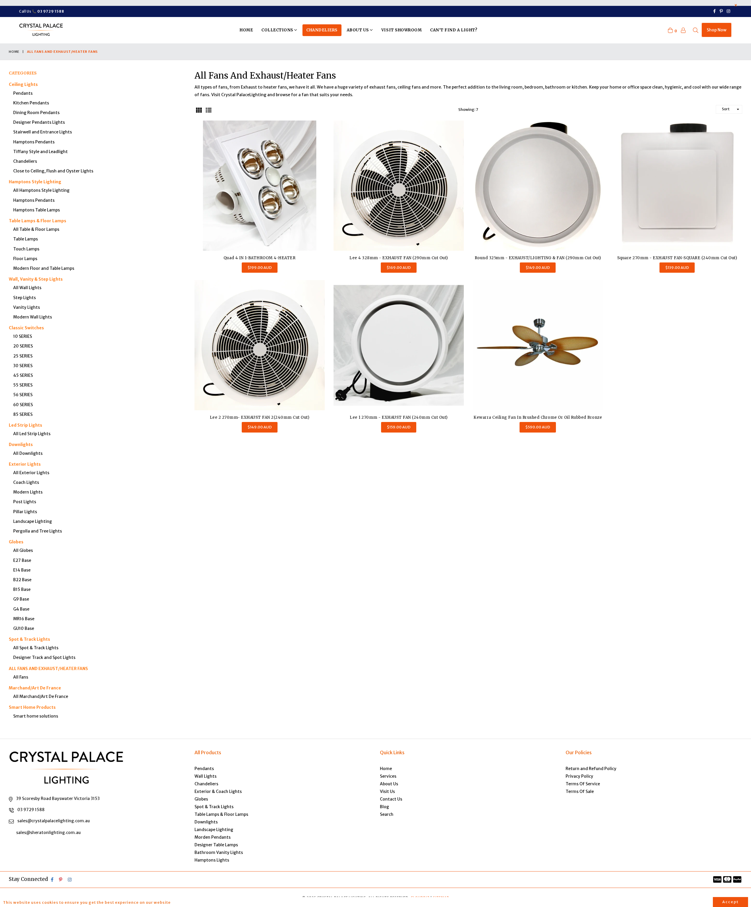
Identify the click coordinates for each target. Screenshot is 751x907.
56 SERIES (23, 394)
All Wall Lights (27, 287)
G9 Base (21, 599)
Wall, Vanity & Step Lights (36, 279)
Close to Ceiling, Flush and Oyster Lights (53, 171)
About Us (358, 30)
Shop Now (716, 30)
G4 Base (21, 609)
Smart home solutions (35, 716)
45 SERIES (23, 375)
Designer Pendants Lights (39, 122)
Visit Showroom (401, 30)
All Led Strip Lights (31, 433)
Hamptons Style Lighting (35, 181)
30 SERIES (23, 365)
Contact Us (391, 799)
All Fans (20, 677)
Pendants (23, 93)
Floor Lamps (25, 258)
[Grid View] (198, 109)
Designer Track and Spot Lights (44, 657)
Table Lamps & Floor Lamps (37, 220)
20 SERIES (23, 346)
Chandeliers (322, 30)
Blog (384, 806)
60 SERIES (23, 404)
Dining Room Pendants (36, 112)
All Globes (23, 550)
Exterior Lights (25, 464)
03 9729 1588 (31, 809)
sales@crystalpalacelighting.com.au (53, 820)
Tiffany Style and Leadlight (40, 151)
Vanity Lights (26, 307)
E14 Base (22, 570)
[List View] (208, 109)
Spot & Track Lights (29, 639)
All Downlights (28, 453)
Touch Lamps (26, 249)
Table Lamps (25, 239)
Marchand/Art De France (35, 688)
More (180, 902)
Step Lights (24, 297)
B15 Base (22, 589)
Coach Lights (26, 482)
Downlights (21, 444)
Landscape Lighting (32, 521)
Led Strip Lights (25, 425)
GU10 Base (23, 628)
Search (386, 814)
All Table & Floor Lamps (36, 229)
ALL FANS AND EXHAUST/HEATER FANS (48, 668)
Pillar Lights (25, 511)
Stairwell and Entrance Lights (42, 132)
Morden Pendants (212, 837)
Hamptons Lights (211, 860)
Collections (277, 30)
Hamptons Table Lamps (36, 210)
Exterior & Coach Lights (218, 791)
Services (388, 776)
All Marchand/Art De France (40, 696)
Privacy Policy (579, 776)
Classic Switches (26, 327)
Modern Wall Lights (32, 317)
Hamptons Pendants (34, 142)
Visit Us (387, 791)
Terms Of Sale (580, 791)
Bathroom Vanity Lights (218, 852)
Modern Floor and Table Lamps (43, 268)
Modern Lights (28, 492)
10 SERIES (22, 336)
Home (246, 30)
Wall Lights (205, 776)
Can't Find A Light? (453, 30)
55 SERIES (23, 385)
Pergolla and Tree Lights (37, 531)
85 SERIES (23, 414)
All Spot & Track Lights (35, 647)
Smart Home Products (32, 707)
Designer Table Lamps (216, 844)
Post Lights (24, 501)
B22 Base (22, 579)
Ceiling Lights (23, 84)
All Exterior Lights (31, 472)
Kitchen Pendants (31, 103)
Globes (16, 542)
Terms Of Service (583, 783)
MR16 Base (23, 618)
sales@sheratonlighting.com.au (48, 832)
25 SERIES (23, 356)
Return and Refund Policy (591, 768)
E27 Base (22, 560)
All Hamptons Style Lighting (41, 190)
